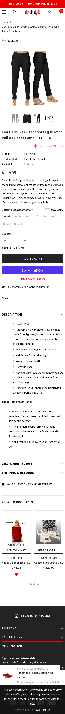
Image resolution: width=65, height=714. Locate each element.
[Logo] (32, 11)
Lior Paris (29, 153)
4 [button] (38, 584)
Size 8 (6, 224)
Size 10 (29, 216)
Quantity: (7, 233)
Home (5, 22)
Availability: (8, 164)
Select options (49, 550)
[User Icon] (49, 12)
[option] (32, 79)
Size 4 (6, 216)
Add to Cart (16, 550)
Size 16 (53, 216)
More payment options (33, 278)
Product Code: (10, 159)
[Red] (16, 574)
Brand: (6, 153)
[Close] (62, 667)
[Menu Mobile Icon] (4, 12)
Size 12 (18, 224)
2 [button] (31, 584)
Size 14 (41, 216)
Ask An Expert (41, 484)
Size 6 (17, 216)
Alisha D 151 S (16, 544)
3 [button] (34, 584)
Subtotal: (7, 247)
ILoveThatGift (49, 557)
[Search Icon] (14, 12)
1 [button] (27, 584)
